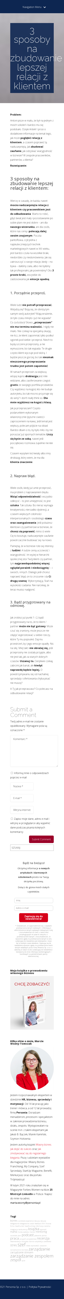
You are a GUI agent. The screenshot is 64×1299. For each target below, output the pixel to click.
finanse (48, 1223)
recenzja (43, 1238)
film (43, 1223)
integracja (14, 1229)
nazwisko (13, 1235)
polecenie (37, 1235)
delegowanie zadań (27, 1223)
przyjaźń (23, 1239)
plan (19, 1235)
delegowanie (14, 1223)
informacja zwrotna (42, 1226)
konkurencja (23, 1229)
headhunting (30, 1226)
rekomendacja (15, 1241)
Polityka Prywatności (40, 1287)
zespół (15, 1259)
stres (13, 1245)
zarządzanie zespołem (31, 1256)
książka (33, 1228)
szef (22, 1244)
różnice (31, 1241)
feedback (38, 1223)
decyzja (37, 1221)
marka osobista (23, 1232)
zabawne (43, 1246)
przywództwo (31, 1239)
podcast (28, 1234)
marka (13, 1231)
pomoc (44, 1235)
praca (14, 1238)
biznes (13, 1220)
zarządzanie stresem (21, 1252)
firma (12, 1226)
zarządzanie (39, 1249)
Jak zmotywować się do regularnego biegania (28, 1153)
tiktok (28, 1246)
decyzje (43, 1221)
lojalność (43, 1229)
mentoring (41, 1231)
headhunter (19, 1226)
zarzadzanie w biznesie (19, 1250)
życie (23, 1260)
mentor (32, 1232)
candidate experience (26, 1221)
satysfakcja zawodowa (43, 1241)
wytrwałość (35, 1246)
